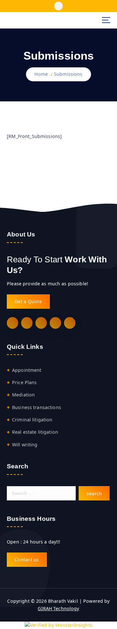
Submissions (68, 74)
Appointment (27, 370)
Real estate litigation (35, 432)
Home (41, 74)
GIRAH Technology (58, 608)
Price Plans (24, 382)
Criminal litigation (32, 420)
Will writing (25, 444)
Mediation (23, 395)
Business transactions (36, 407)
